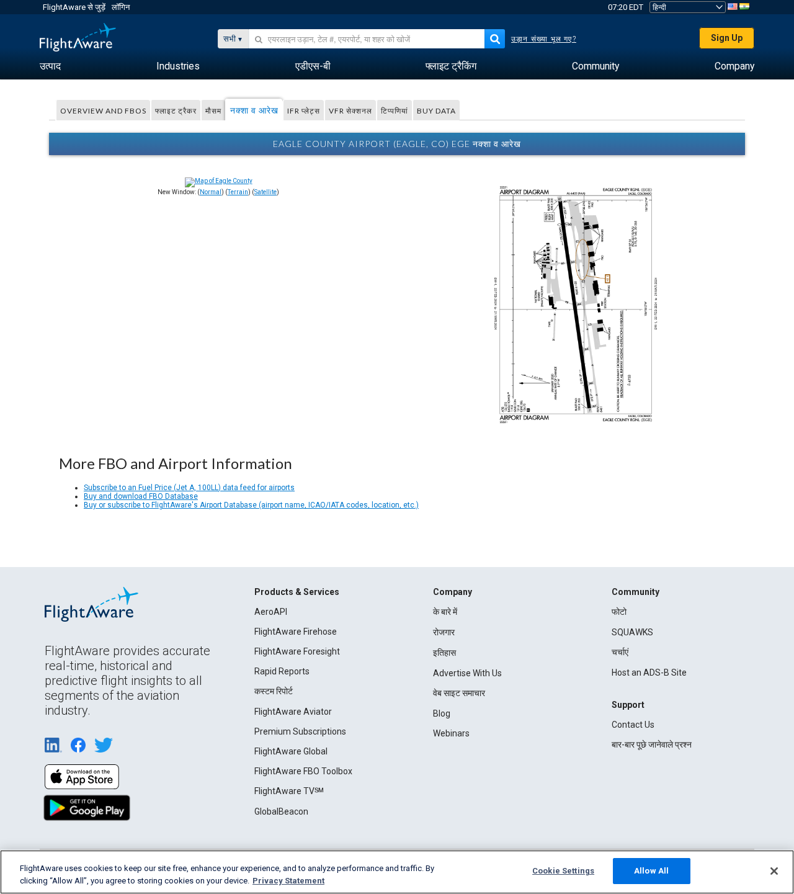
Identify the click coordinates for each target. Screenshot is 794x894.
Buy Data (436, 110)
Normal (210, 192)
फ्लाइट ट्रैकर (176, 110)
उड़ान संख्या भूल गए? (543, 39)
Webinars (451, 733)
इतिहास (444, 653)
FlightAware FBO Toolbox (303, 771)
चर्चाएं (620, 652)
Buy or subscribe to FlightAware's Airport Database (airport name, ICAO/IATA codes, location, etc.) (251, 505)
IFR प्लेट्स (303, 110)
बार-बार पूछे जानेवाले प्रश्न (652, 744)
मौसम (213, 110)
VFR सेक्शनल (350, 110)
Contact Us (633, 725)
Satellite (265, 192)
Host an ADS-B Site (649, 672)
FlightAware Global (291, 751)
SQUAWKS (632, 632)
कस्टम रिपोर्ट (273, 691)
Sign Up (727, 38)
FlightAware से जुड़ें (74, 7)
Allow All (651, 870)
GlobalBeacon (281, 811)
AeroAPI (270, 612)
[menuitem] (50, 66)
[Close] (774, 871)
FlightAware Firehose (295, 632)
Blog (441, 713)
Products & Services (296, 592)
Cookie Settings (563, 870)
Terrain (238, 192)
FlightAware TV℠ (289, 791)
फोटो (619, 612)
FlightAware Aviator (293, 712)
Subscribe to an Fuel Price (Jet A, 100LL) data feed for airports (189, 487)
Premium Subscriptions (300, 731)
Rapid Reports (282, 671)
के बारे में (445, 612)
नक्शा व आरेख (254, 110)
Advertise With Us (467, 673)
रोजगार (444, 632)
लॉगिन (121, 7)
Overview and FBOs (103, 110)
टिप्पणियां (394, 110)
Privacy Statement (288, 880)
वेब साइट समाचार (459, 693)
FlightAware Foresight (297, 651)
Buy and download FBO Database (141, 496)
